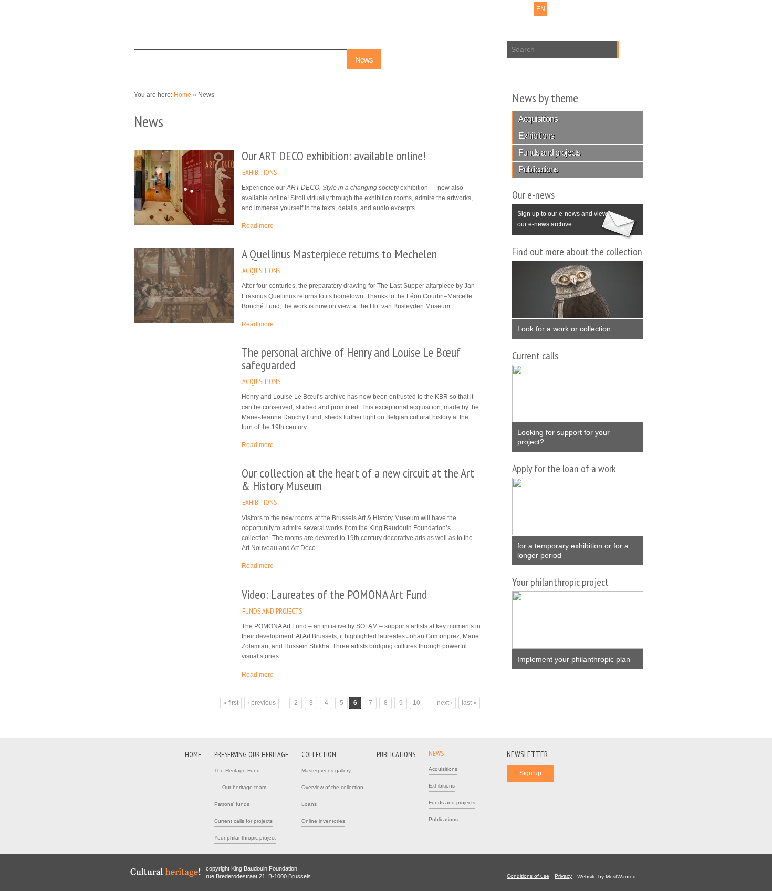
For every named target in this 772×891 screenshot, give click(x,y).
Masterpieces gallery (326, 770)
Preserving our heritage (210, 59)
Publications (321, 59)
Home (151, 59)
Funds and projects (272, 611)
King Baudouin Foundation (332, 25)
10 (416, 703)
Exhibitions (259, 172)
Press (473, 9)
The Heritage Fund (237, 770)
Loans (309, 804)
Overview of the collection (332, 787)
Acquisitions (261, 270)
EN (540, 9)
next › (445, 703)
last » (469, 703)
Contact (447, 9)
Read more (258, 226)
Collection (274, 59)
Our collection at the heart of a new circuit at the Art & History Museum (358, 479)
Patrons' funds (231, 804)
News (364, 59)
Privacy (563, 876)
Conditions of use (528, 876)
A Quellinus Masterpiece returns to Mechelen (339, 254)
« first (230, 703)
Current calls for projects (243, 821)
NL (513, 9)
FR (527, 9)
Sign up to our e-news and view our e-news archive (559, 215)
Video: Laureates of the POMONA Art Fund (334, 594)
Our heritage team (244, 787)
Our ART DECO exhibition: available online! (333, 156)
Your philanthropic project (245, 838)
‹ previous (261, 703)
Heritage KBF (207, 27)
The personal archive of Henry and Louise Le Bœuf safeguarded (351, 358)
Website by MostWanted (609, 876)
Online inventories (323, 821)
